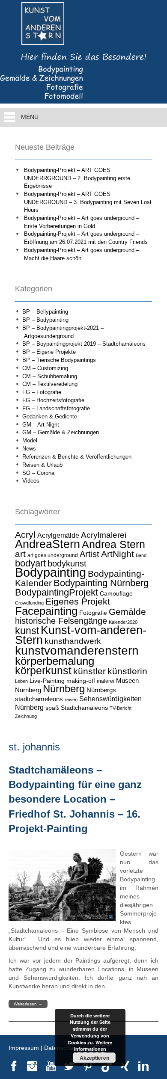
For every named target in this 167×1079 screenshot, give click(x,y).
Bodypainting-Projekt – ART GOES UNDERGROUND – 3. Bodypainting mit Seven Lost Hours (88, 202)
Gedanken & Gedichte (49, 416)
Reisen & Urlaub (42, 465)
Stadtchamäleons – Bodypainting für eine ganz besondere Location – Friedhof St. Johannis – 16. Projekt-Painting (75, 799)
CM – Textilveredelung (50, 384)
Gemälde (127, 612)
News (29, 448)
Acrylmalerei (103, 535)
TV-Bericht (120, 708)
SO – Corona (38, 473)
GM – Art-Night (40, 424)
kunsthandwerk (73, 641)
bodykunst (67, 563)
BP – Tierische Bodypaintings (59, 360)
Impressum (24, 1047)
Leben (21, 681)
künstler (89, 671)
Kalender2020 (123, 622)
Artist (89, 554)
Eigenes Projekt (77, 601)
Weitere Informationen (93, 1045)
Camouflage (116, 593)
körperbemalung (54, 661)
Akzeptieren (94, 1057)
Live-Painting (47, 680)
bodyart (30, 563)
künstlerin (127, 671)
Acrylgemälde (58, 535)
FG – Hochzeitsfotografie (53, 400)
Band (141, 555)
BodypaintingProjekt (56, 592)
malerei (105, 681)
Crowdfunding (29, 602)
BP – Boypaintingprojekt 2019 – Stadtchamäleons (84, 344)
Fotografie (93, 612)
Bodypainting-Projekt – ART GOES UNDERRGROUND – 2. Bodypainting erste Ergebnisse (77, 178)
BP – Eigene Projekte (49, 352)
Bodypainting (50, 572)
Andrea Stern (113, 544)
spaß (52, 707)
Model (29, 440)
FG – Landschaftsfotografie (56, 408)
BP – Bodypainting (45, 320)
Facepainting (46, 611)
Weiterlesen (28, 1004)
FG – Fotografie (41, 392)
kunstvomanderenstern (77, 650)
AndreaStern (47, 544)
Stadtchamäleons (84, 707)
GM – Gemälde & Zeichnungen (60, 432)
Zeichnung (26, 716)
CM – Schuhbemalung (49, 376)
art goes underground (52, 555)
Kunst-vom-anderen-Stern (80, 635)
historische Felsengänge (61, 620)
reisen (71, 699)
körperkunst (43, 670)
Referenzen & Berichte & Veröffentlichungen (76, 457)
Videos (30, 480)
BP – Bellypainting (45, 311)
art (20, 554)
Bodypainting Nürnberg (101, 583)
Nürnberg (64, 688)
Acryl (25, 535)
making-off (80, 680)
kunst (27, 630)
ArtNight (117, 554)
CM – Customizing (45, 368)
